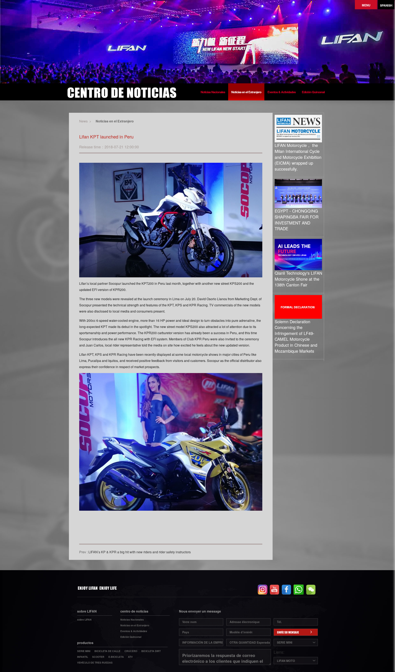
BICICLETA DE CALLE (107, 651)
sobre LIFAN (84, 619)
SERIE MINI (83, 651)
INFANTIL (82, 657)
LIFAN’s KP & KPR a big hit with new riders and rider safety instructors (139, 552)
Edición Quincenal (313, 92)
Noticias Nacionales (213, 92)
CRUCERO (130, 651)
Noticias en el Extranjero (246, 92)
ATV (130, 657)
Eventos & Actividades (281, 92)
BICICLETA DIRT (151, 651)
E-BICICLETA (116, 657)
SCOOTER (98, 657)
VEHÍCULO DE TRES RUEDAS (95, 662)
